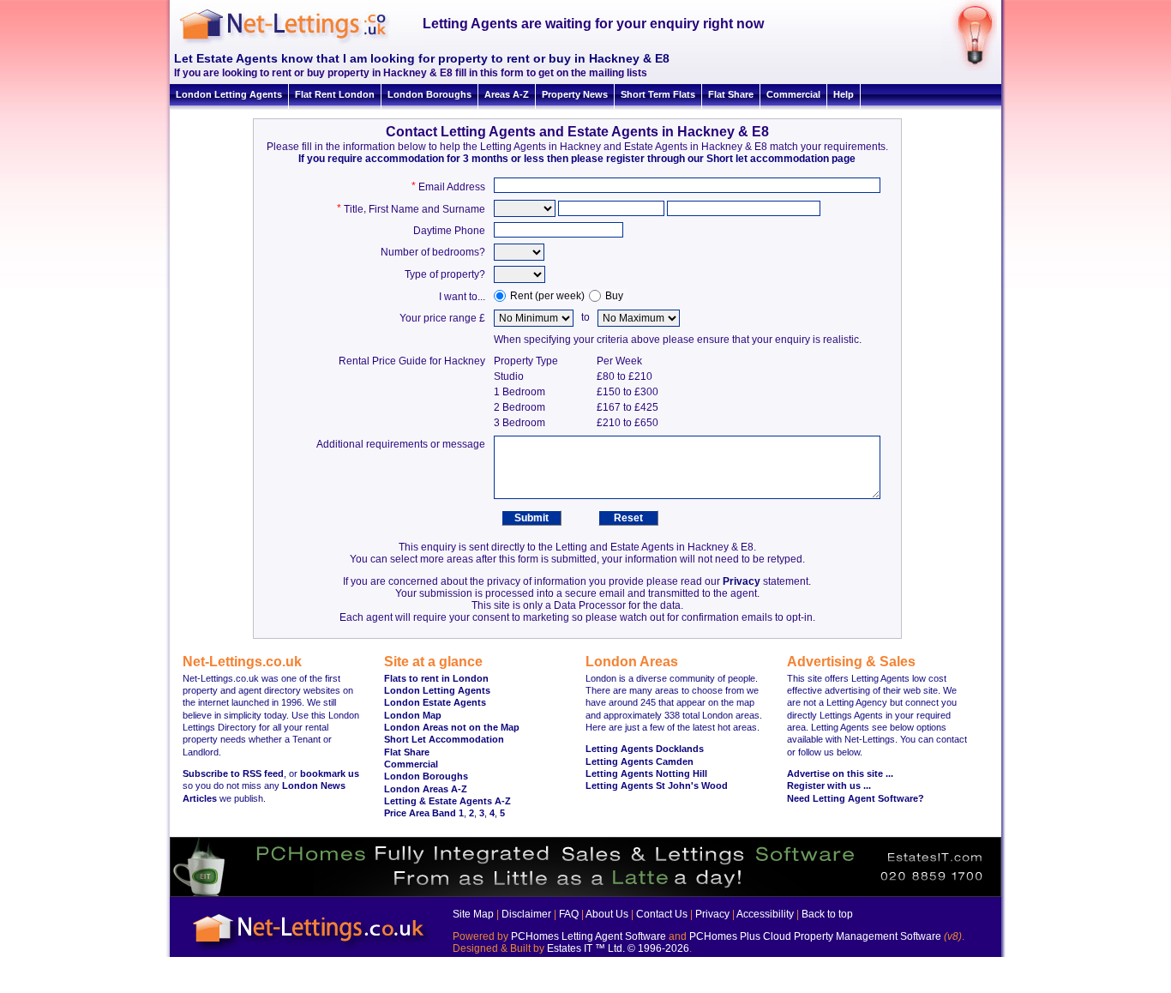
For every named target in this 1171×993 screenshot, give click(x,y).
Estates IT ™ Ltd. (586, 948)
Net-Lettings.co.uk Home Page (311, 950)
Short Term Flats (658, 94)
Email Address (451, 187)
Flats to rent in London (436, 678)
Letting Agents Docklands (645, 748)
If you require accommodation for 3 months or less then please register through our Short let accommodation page (577, 159)
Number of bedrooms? (433, 252)
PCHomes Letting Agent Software (588, 936)
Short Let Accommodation (444, 739)
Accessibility (765, 914)
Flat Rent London (335, 94)
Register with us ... (829, 785)
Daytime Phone (449, 231)
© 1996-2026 (658, 948)
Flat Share (731, 94)
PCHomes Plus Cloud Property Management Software (815, 936)
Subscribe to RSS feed (233, 773)
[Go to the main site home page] (298, 43)
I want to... (462, 297)
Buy (614, 296)
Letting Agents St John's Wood (657, 785)
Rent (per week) (547, 296)
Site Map (473, 914)
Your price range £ (442, 318)
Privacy (741, 581)
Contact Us (662, 914)
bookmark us (329, 773)
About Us (607, 914)
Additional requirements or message (400, 444)
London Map (412, 715)
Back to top (827, 914)
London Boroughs (429, 94)
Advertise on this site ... (840, 773)
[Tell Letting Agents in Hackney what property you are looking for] (969, 68)
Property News (575, 94)
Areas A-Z (506, 94)
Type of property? (445, 274)
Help (843, 94)
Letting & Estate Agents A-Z (447, 801)
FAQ (569, 914)
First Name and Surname (427, 209)
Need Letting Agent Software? (855, 798)
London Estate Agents (435, 702)
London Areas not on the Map (451, 727)
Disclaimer (526, 914)
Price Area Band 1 (424, 813)
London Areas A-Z (425, 789)
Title (353, 209)
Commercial (793, 94)
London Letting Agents (229, 94)
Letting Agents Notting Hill (646, 773)
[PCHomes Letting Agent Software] (585, 893)
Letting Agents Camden (640, 761)
